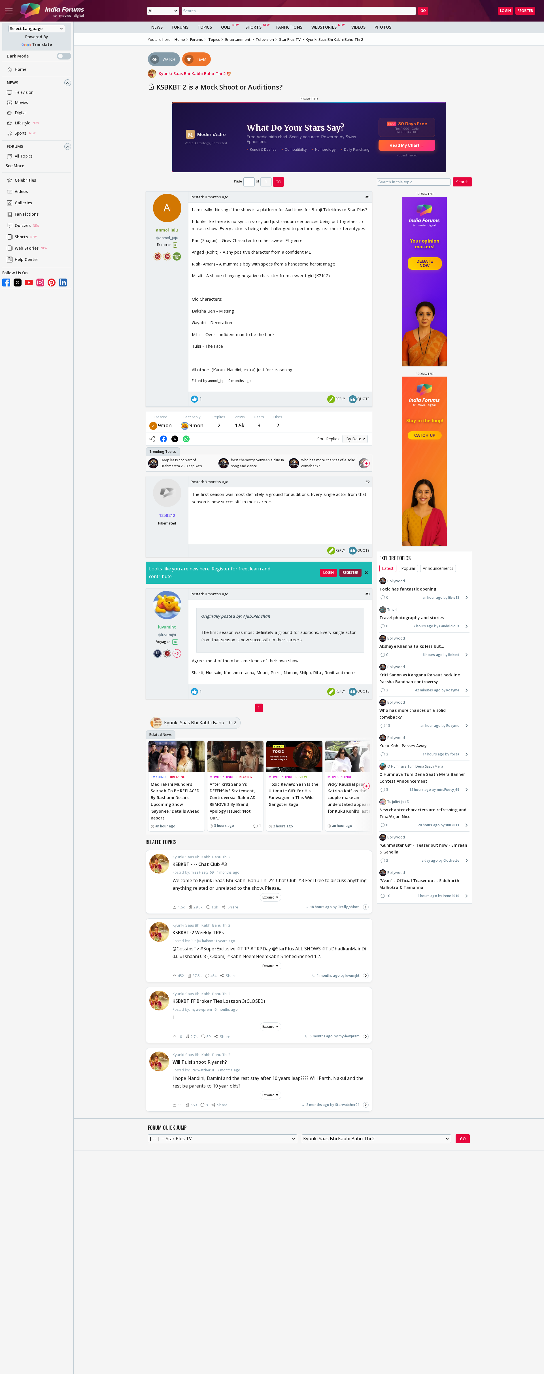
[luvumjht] (185, 425)
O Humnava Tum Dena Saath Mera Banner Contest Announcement (422, 778)
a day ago (430, 860)
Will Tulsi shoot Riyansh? (200, 1062)
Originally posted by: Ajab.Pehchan (235, 616)
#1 (368, 196)
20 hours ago (429, 825)
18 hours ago (321, 906)
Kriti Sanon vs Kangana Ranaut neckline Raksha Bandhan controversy (419, 678)
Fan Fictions (27, 214)
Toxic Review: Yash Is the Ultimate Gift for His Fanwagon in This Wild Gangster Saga (293, 794)
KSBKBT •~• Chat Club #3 (200, 864)
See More (15, 166)
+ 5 (176, 653)
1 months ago (328, 975)
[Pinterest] (52, 282)
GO (423, 10)
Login (505, 10)
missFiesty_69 (448, 789)
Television (24, 92)
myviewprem (349, 1036)
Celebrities (25, 180)
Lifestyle (22, 123)
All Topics (24, 156)
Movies (21, 102)
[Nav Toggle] (9, 11)
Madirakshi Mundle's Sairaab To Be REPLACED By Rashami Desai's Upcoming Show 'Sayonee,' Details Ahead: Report (176, 801)
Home (20, 69)
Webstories (324, 27)
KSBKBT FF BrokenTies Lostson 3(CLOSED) (219, 1001)
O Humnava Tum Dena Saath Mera (415, 766)
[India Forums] (52, 10)
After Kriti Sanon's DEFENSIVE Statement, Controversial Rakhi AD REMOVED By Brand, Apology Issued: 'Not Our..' (233, 801)
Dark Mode (18, 56)
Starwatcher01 (347, 1104)
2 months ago (317, 1104)
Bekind (453, 654)
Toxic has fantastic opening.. (409, 588)
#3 (368, 593)
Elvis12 (453, 597)
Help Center (26, 259)
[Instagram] (40, 282)
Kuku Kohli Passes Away (403, 745)
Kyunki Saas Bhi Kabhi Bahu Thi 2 (193, 73)
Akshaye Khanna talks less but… (411, 646)
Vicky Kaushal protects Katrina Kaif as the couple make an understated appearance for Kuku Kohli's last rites (353, 797)
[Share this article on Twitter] (175, 439)
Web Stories (27, 248)
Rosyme (452, 690)
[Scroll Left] (151, 463)
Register (525, 10)
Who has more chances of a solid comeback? (412, 714)
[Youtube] (29, 282)
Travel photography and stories (411, 617)
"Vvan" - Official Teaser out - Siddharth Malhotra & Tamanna (419, 884)
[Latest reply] (366, 907)
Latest (388, 568)
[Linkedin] (63, 282)
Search (462, 181)
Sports (21, 133)
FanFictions (289, 27)
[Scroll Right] (366, 463)
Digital (21, 113)
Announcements (438, 568)
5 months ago (321, 1036)
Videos (21, 191)
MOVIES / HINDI (221, 777)
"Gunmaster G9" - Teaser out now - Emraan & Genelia (423, 848)
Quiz (226, 27)
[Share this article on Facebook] (163, 439)
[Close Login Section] (366, 572)
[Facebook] (6, 282)
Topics (204, 27)
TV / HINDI (159, 777)
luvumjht (352, 975)
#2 (368, 481)
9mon (165, 425)
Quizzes (23, 225)
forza (454, 754)
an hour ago (432, 597)
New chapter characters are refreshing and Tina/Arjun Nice (422, 813)
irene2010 (451, 895)
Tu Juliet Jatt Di (399, 801)
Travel (392, 609)
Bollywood (396, 580)
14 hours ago (433, 754)
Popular (408, 568)
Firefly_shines (349, 906)
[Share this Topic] (152, 439)
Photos (383, 27)
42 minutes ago (428, 690)
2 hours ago (423, 625)
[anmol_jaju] (153, 425)
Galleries (23, 203)
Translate (42, 44)
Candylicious (449, 625)
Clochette (451, 860)
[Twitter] (18, 282)
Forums (15, 146)
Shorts (21, 237)
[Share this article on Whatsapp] (186, 439)
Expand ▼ (270, 897)
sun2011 (452, 825)
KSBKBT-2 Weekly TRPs (198, 932)
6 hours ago (433, 654)
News (12, 83)
